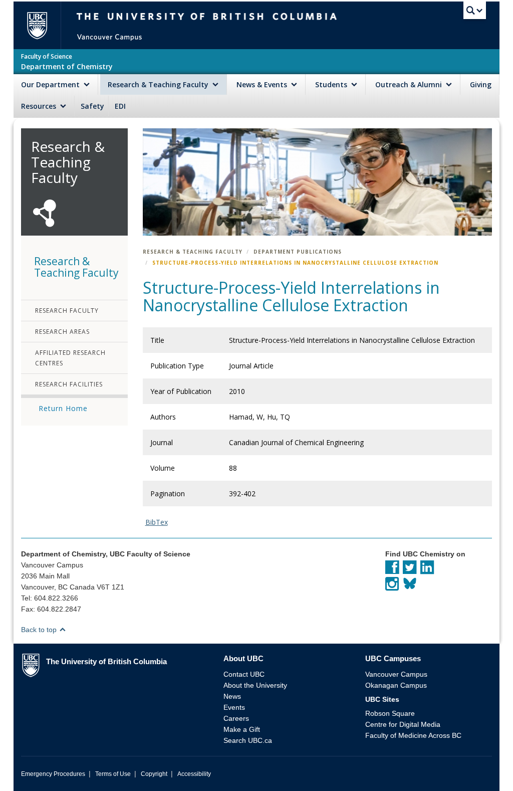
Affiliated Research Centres (70, 357)
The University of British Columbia (41, 25)
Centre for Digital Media (402, 724)
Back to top (40, 630)
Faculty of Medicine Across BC (413, 735)
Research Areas (62, 331)
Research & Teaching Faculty (159, 84)
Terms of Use (113, 773)
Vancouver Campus (396, 674)
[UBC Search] (474, 13)
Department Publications (297, 251)
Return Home (63, 408)
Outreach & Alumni (409, 84)
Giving (480, 84)
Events (234, 707)
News (232, 696)
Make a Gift (241, 729)
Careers (236, 718)
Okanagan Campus (396, 685)
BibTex (156, 522)
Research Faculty (67, 310)
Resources (39, 106)
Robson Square (390, 713)
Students (332, 84)
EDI (120, 106)
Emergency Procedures (53, 773)
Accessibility (194, 773)
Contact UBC (244, 674)
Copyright (154, 773)
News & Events (262, 84)
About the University (255, 685)
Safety (92, 106)
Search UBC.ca (247, 740)
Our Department (51, 84)
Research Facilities (69, 384)
